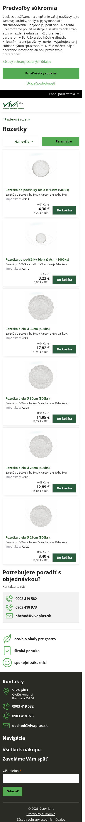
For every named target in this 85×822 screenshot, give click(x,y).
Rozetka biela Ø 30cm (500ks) (27, 398)
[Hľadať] (55, 104)
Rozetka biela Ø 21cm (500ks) (27, 537)
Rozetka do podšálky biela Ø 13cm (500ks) (37, 190)
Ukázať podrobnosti (41, 83)
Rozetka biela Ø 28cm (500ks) (27, 468)
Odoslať (12, 791)
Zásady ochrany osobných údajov (41, 819)
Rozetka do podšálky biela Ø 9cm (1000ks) (37, 259)
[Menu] (76, 104)
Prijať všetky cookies (41, 73)
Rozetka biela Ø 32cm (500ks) (27, 329)
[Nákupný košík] (66, 104)
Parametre (63, 141)
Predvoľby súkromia (41, 814)
